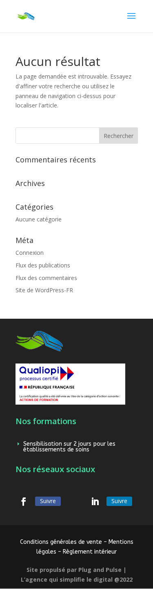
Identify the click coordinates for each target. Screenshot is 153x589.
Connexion (30, 252)
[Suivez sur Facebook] (24, 501)
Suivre (48, 501)
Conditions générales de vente (61, 542)
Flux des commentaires (46, 278)
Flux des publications (43, 265)
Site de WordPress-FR (44, 290)
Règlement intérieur (90, 551)
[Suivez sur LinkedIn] (95, 501)
